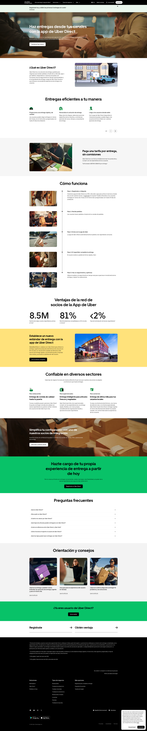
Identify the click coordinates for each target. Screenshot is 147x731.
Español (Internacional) (101, 710)
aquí (138, 722)
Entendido (141, 727)
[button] (96, 75)
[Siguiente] (115, 131)
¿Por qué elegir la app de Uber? (43, 2)
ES (94, 2)
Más (77, 2)
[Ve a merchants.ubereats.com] (28, 2)
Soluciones (55, 2)
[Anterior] (111, 131)
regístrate (87, 196)
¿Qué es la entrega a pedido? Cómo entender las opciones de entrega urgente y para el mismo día (42, 589)
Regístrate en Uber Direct (73, 486)
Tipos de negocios (67, 2)
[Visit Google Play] (35, 718)
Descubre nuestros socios (38, 444)
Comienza (119, 2)
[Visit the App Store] (45, 718)
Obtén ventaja (100, 2)
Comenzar (32, 9)
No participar (132, 727)
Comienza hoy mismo (37, 44)
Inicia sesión (111, 2)
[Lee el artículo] (43, 571)
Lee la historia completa (38, 359)
